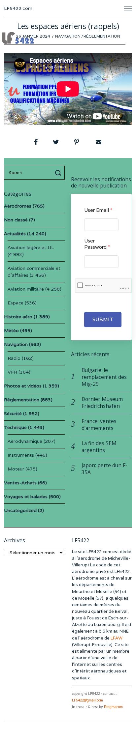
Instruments (21, 455)
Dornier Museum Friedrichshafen (102, 403)
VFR (12, 372)
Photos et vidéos (23, 386)
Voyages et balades (26, 496)
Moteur (16, 469)
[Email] (98, 142)
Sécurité (13, 413)
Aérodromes (17, 206)
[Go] (59, 173)
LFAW (116, 638)
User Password (97, 244)
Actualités (15, 234)
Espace (15, 303)
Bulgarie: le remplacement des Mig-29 (104, 377)
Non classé (16, 220)
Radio (14, 358)
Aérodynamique (25, 441)
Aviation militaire (26, 289)
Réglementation (102, 36)
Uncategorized (20, 510)
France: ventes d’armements (99, 425)
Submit (102, 319)
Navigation (68, 36)
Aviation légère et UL (31, 247)
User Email (98, 210)
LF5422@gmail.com (87, 700)
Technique (15, 427)
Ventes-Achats (20, 483)
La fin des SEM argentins (99, 447)
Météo (11, 330)
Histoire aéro (18, 317)
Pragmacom (113, 707)
